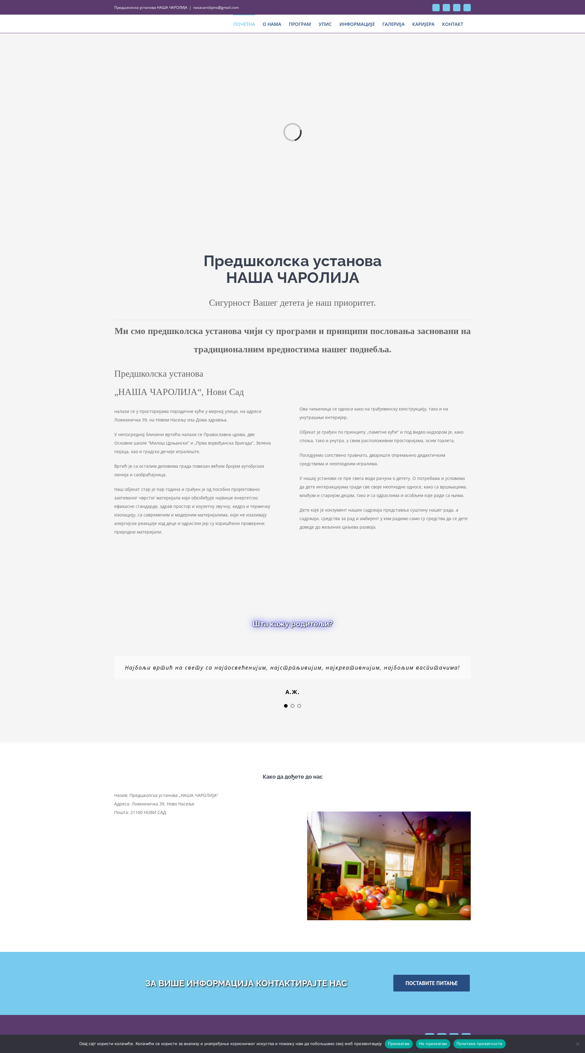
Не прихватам (433, 1043)
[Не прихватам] (577, 1044)
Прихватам (399, 1043)
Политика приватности (479, 1043)
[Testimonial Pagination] (286, 706)
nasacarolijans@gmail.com (216, 7)
